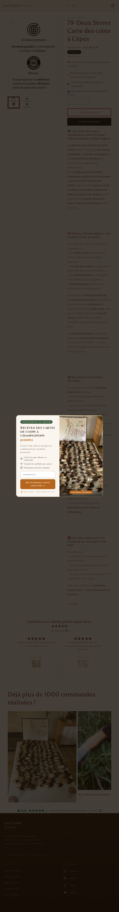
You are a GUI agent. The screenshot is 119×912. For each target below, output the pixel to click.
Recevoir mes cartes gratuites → (38, 484)
